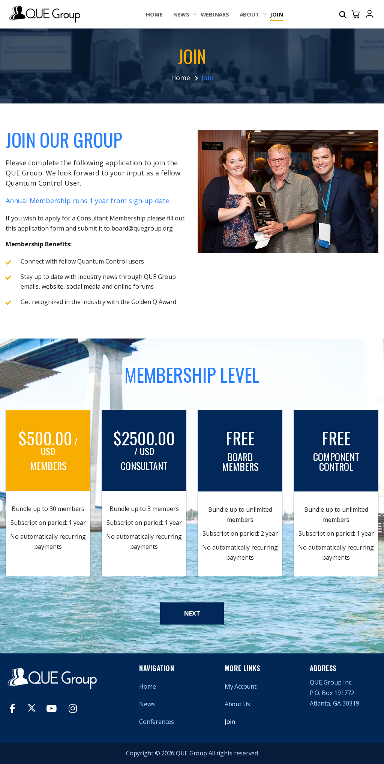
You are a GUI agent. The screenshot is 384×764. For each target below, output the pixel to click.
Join (276, 14)
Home (154, 14)
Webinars (215, 14)
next (192, 613)
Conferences (156, 722)
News (181, 14)
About (249, 14)
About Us (237, 704)
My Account (240, 686)
